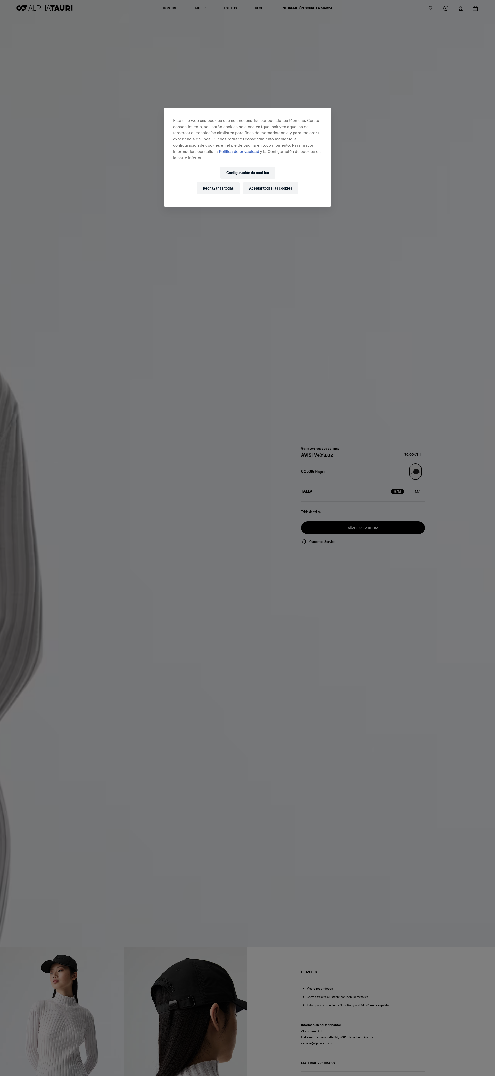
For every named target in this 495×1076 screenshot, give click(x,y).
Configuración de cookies (247, 172)
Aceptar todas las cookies (270, 188)
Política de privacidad (239, 151)
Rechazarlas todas (218, 188)
